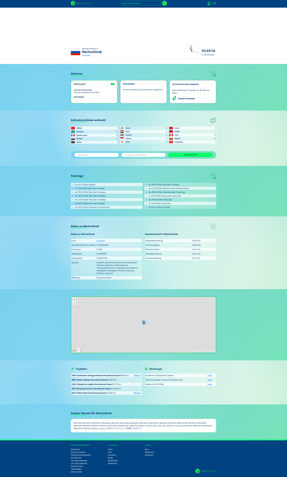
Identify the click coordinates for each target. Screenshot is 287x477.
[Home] (205, 471)
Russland (86, 55)
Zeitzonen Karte (77, 466)
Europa (110, 458)
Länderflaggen (76, 469)
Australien (112, 455)
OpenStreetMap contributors (206, 352)
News (147, 449)
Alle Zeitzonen (76, 458)
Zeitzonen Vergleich (78, 452)
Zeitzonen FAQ (76, 472)
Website (137, 375)
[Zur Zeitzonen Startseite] (81, 3)
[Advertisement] (143, 23)
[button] (143, 322)
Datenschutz (149, 452)
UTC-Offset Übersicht (79, 463)
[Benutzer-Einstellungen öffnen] (209, 3)
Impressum (149, 455)
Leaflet (193, 352)
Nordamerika (113, 460)
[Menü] (214, 3)
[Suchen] (164, 3)
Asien (110, 452)
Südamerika (112, 463)
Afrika (110, 449)
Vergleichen (190, 155)
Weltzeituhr (75, 449)
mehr (210, 375)
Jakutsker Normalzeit (83, 90)
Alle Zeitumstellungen (79, 460)
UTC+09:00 (79, 97)
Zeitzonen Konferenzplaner (81, 455)
